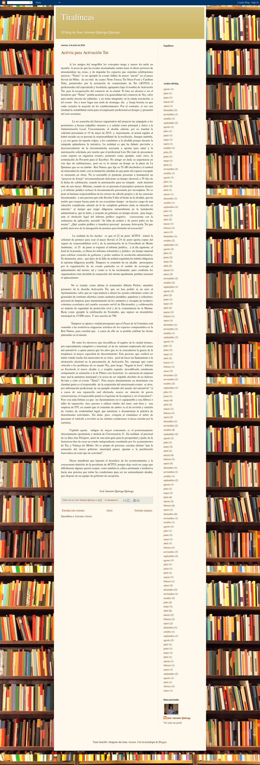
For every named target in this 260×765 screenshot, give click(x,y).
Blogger (162, 742)
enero (166, 106)
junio (166, 97)
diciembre (169, 110)
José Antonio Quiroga (178, 718)
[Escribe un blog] (128, 500)
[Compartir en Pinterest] (138, 500)
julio (166, 93)
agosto (167, 89)
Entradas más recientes (73, 510)
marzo (167, 101)
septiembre (169, 122)
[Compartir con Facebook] (135, 500)
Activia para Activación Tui (84, 52)
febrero (167, 228)
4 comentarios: (112, 499)
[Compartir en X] (131, 500)
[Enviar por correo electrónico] (124, 500)
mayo (166, 139)
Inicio (109, 510)
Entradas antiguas (143, 510)
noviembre (169, 114)
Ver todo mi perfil (173, 722)
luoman (132, 742)
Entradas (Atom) (83, 516)
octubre (167, 118)
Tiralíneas (77, 16)
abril (166, 165)
